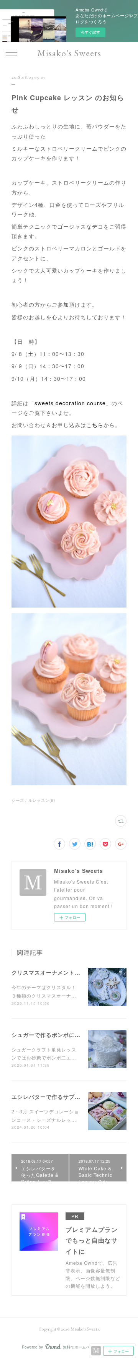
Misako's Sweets (69, 53)
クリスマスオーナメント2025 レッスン (62, 972)
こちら (95, 425)
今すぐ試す (90, 32)
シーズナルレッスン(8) (33, 800)
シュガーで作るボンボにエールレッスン (63, 1034)
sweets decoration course (70, 403)
